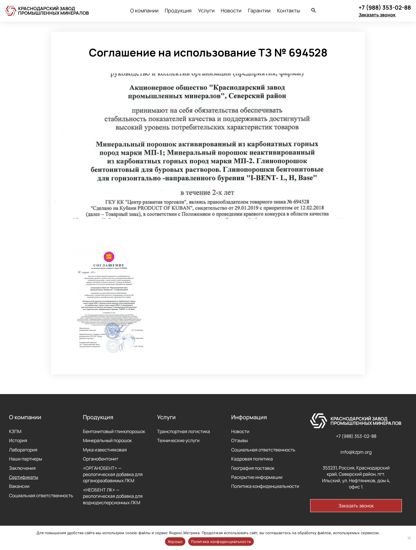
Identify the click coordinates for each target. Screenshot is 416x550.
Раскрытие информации (256, 477)
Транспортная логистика (183, 431)
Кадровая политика (252, 459)
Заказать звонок (377, 15)
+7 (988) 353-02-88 (356, 436)
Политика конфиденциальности (265, 486)
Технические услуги (178, 440)
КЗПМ (15, 431)
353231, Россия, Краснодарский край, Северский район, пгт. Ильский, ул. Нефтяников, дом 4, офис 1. (356, 477)
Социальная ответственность (41, 495)
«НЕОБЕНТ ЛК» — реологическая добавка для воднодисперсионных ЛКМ (113, 496)
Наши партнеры (25, 459)
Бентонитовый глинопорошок (114, 431)
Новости (231, 10)
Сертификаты (23, 477)
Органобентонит (100, 459)
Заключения (22, 468)
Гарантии (259, 10)
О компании (144, 10)
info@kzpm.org (356, 452)
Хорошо (175, 541)
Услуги (206, 10)
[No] (409, 538)
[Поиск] (313, 11)
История (18, 440)
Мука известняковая (105, 450)
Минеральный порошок (107, 440)
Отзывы (239, 440)
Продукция (178, 10)
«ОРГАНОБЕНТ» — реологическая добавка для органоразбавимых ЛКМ (113, 474)
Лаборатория (23, 450)
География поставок (253, 468)
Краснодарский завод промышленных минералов (53, 10)
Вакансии (19, 486)
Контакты (288, 10)
